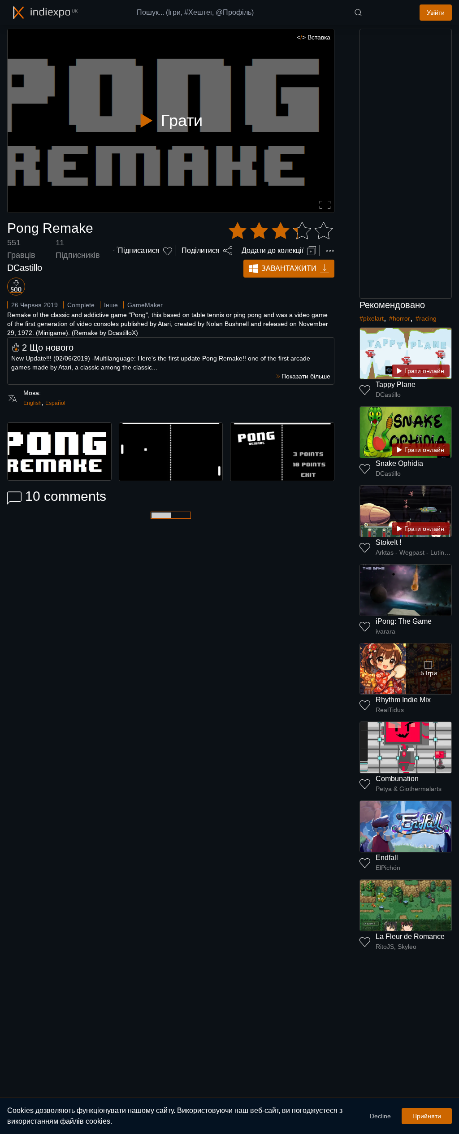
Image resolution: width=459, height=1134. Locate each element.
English (32, 403)
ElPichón (388, 867)
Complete (81, 304)
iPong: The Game (404, 621)
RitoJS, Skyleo (396, 946)
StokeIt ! (388, 542)
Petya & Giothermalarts (409, 788)
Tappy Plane (396, 384)
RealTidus (390, 709)
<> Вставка (313, 37)
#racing (426, 318)
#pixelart (371, 318)
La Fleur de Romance (410, 936)
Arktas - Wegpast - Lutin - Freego (414, 552)
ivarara (385, 631)
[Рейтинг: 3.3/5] (280, 231)
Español (55, 403)
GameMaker (145, 304)
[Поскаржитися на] (329, 250)
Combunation (397, 778)
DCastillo (24, 268)
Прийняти (426, 1116)
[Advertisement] (405, 163)
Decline (380, 1116)
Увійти (436, 12)
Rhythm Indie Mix (403, 700)
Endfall (387, 857)
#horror (399, 318)
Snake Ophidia (399, 463)
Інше (111, 304)
